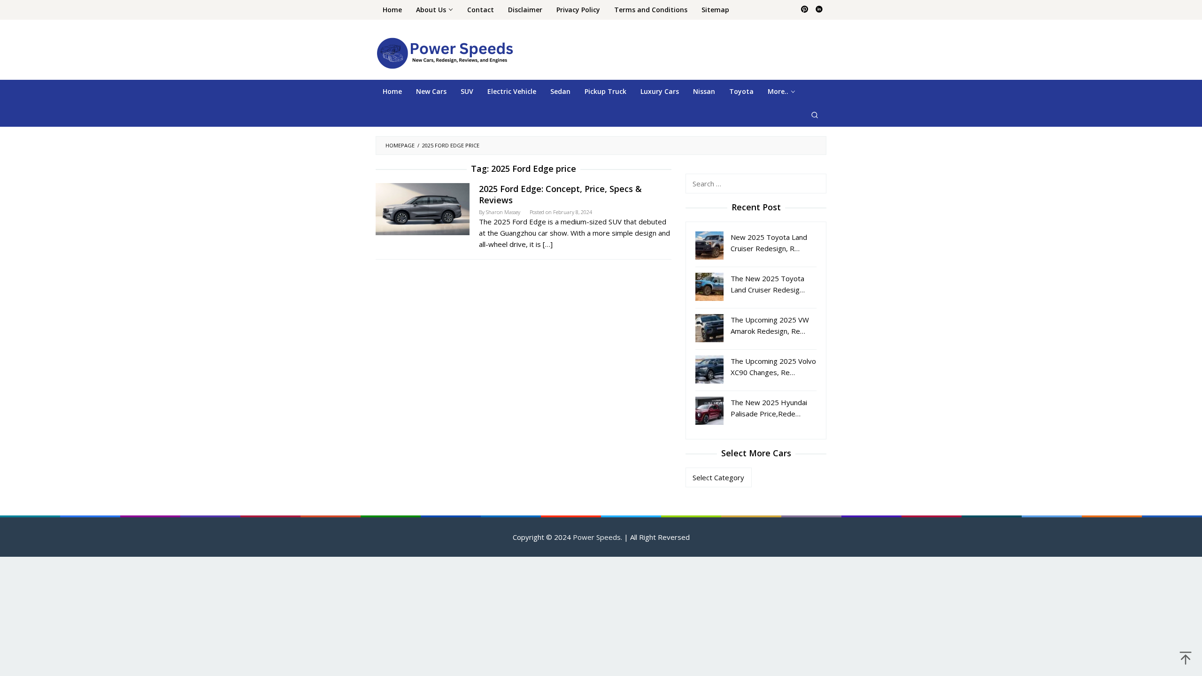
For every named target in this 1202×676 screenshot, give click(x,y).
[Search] (814, 115)
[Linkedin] (819, 10)
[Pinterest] (804, 10)
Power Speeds (597, 537)
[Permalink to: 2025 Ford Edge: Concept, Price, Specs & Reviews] (423, 208)
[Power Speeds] (444, 52)
